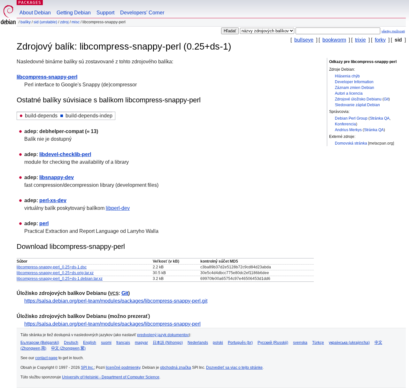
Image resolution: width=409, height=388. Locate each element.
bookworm (334, 40)
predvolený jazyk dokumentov (163, 335)
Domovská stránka (351, 143)
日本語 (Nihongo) (168, 342)
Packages (29, 2)
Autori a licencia (349, 93)
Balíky (25, 22)
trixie (360, 40)
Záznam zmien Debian (354, 87)
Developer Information (354, 82)
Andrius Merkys (348, 130)
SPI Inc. (87, 367)
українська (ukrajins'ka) (349, 342)
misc (76, 22)
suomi (106, 342)
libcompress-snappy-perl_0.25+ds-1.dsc (52, 267)
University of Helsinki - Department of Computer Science (110, 377)
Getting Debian (74, 12)
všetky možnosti (393, 31)
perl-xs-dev (52, 200)
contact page (46, 358)
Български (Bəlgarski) (39, 342)
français (123, 342)
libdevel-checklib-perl (65, 154)
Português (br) (240, 342)
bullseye (303, 40)
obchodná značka (175, 367)
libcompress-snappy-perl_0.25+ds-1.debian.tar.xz (60, 278)
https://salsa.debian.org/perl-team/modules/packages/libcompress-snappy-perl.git (115, 301)
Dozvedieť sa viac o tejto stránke (234, 367)
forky (380, 40)
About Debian (35, 12)
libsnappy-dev (56, 177)
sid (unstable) (45, 22)
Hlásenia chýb (347, 76)
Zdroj (64, 22)
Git (386, 99)
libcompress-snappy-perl (47, 77)
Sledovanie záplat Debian (357, 105)
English (89, 342)
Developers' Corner (142, 12)
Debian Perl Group (351, 118)
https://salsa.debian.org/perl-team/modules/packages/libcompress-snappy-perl (112, 324)
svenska (300, 342)
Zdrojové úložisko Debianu (358, 99)
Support (105, 12)
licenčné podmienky (123, 367)
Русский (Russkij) (273, 342)
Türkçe (318, 342)
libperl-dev (118, 208)
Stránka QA (380, 118)
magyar (141, 342)
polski (218, 342)
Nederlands (198, 342)
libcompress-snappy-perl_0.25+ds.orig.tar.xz (55, 273)
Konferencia (345, 124)
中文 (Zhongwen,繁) (68, 348)
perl (44, 223)
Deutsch (71, 342)
